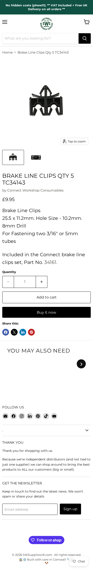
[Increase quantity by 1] (41, 282)
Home (7, 52)
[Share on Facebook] (5, 332)
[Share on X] (14, 332)
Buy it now (46, 312)
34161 (50, 262)
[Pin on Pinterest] (31, 332)
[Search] (85, 38)
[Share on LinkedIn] (22, 332)
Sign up (70, 509)
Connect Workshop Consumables (35, 190)
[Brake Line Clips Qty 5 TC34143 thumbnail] (13, 157)
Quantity (9, 272)
